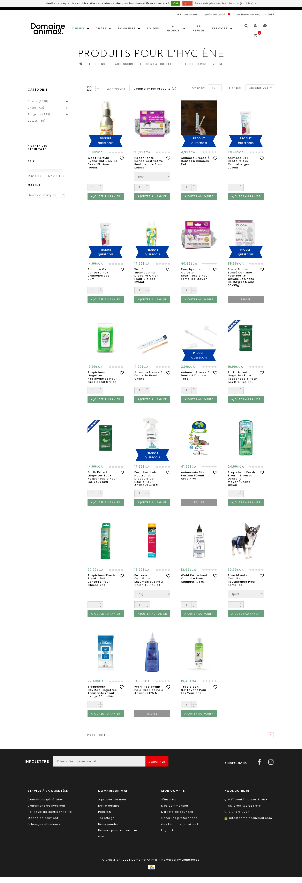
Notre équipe (109, 806)
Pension (104, 812)
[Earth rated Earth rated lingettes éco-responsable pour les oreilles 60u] (246, 338)
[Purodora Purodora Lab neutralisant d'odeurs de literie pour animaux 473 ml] (152, 438)
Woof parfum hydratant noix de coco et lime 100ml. (103, 162)
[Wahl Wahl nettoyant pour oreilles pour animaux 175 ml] (152, 652)
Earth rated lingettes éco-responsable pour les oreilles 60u (242, 377)
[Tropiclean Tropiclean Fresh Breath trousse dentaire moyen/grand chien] (246, 438)
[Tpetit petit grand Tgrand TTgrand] (246, 594)
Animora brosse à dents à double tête (195, 375)
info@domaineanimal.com (250, 818)
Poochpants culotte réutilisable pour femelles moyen (195, 274)
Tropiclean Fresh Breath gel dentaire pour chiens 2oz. (101, 580)
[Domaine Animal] (48, 28)
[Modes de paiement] (151, 867)
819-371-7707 (239, 812)
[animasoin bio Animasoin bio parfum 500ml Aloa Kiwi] (199, 438)
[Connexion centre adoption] (265, 26)
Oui (175, 3)
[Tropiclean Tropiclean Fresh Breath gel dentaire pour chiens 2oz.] (106, 541)
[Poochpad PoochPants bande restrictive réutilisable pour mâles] (152, 123)
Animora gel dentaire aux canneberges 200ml (239, 162)
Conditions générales (45, 799)
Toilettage (106, 818)
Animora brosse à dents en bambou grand (148, 375)
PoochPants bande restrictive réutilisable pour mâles (148, 162)
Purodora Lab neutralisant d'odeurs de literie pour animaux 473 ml (147, 479)
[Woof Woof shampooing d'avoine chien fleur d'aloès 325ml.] (152, 235)
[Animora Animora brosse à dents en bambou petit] (199, 123)
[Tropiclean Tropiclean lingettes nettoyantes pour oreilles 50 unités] (106, 338)
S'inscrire (168, 799)
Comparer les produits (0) (155, 89)
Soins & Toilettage (160, 64)
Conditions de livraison (46, 806)
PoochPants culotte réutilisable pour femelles (242, 580)
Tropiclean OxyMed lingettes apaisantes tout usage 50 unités (102, 691)
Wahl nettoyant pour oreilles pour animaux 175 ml (149, 690)
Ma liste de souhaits (177, 812)
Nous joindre (108, 824)
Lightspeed (191, 860)
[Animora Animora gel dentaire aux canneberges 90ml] (106, 235)
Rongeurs (127, 28)
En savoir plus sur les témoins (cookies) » (225, 3)
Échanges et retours (44, 824)
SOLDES (153, 28)
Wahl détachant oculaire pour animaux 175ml (194, 578)
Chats (101, 28)
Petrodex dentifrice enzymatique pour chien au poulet (149, 580)
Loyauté (167, 830)
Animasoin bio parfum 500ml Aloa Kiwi (192, 475)
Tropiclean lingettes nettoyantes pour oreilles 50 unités (102, 377)
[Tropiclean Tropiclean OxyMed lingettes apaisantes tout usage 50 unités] (106, 652)
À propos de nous (112, 799)
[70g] (152, 594)
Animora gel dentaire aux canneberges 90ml (99, 274)
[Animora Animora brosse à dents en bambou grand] (152, 338)
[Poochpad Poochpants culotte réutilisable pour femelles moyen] (199, 235)
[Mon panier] (256, 33)
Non (187, 3)
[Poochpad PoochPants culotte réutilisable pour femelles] (246, 541)
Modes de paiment (43, 818)
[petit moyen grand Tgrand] (152, 176)
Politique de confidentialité (50, 812)
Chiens (78, 28)
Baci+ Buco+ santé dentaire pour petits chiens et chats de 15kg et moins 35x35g (241, 277)
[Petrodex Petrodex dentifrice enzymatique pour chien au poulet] (152, 541)
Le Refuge (199, 28)
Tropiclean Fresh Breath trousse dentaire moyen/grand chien (241, 479)
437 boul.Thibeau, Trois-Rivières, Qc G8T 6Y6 (247, 803)
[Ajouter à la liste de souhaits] (122, 158)
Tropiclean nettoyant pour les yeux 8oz (193, 690)
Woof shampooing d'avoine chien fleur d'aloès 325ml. (146, 276)
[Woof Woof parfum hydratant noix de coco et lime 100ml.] (106, 123)
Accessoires (125, 64)
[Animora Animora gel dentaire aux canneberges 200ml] (246, 123)
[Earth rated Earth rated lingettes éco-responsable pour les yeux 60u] (106, 438)
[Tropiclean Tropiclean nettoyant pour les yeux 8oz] (199, 652)
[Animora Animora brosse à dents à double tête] (199, 338)
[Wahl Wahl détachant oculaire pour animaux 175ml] (199, 541)
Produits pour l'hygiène (204, 64)
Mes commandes (175, 806)
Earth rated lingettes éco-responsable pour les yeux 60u (102, 477)
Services (219, 28)
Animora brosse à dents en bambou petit (195, 161)
